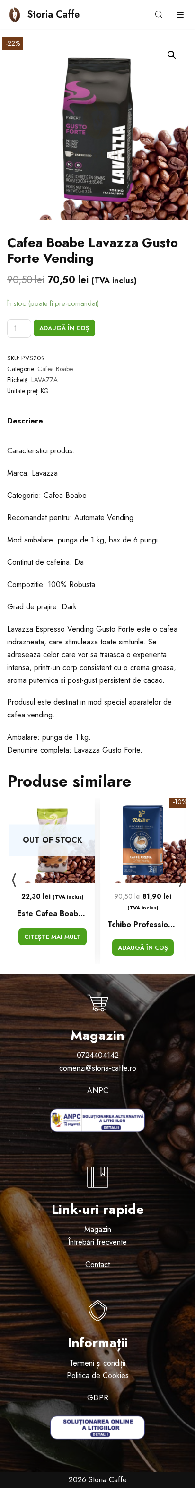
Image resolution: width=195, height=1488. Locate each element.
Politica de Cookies (98, 1375)
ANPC (97, 1090)
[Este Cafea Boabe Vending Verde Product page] (52, 840)
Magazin (97, 1229)
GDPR (97, 1397)
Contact (97, 1264)
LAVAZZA (44, 380)
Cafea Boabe (55, 369)
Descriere (25, 420)
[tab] (25, 421)
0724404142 (98, 1055)
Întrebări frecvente (97, 1242)
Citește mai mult (52, 936)
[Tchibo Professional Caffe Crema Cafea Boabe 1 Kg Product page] (143, 840)
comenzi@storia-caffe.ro (97, 1068)
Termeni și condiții (97, 1363)
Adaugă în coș (64, 327)
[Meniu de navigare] (180, 14)
